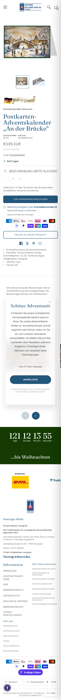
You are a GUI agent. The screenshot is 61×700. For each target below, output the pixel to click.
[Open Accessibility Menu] (7, 688)
